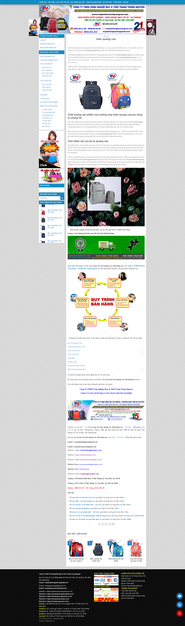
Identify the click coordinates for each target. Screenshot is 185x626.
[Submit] (62, 198)
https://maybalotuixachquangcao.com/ (89, 460)
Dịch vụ (106, 36)
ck (130, 505)
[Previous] (67, 552)
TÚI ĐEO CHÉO (47, 109)
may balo (79, 427)
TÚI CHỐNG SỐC (47, 115)
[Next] (145, 552)
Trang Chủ (43, 2)
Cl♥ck (121, 497)
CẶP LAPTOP (46, 87)
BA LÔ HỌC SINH (47, 73)
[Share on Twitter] (102, 524)
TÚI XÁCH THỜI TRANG (49, 102)
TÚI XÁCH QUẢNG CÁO (49, 60)
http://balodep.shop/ (82, 469)
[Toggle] (142, 351)
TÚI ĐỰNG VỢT (47, 118)
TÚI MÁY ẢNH (46, 121)
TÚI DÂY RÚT (46, 123)
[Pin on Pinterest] (109, 524)
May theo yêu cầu (62, 2)
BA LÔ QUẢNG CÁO (47, 56)
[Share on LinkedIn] (113, 524)
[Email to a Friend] (106, 524)
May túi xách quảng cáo (48, 47)
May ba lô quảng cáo (47, 44)
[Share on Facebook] (99, 524)
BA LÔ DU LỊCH (47, 67)
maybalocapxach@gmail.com (56, 588)
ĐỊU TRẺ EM (46, 126)
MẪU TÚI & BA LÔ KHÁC (49, 106)
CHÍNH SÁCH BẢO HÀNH (93, 2)
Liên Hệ (125, 2)
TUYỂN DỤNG (117, 2)
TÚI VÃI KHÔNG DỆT (48, 112)
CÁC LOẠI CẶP (45, 81)
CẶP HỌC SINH (47, 90)
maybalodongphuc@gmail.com (86, 442)
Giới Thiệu (51, 2)
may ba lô (125, 57)
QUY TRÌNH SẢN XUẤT (78, 2)
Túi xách (128, 427)
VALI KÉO (43, 95)
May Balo (111, 437)
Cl (127, 505)
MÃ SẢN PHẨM (107, 2)
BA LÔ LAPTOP (47, 70)
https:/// (87, 474)
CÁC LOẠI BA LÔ (46, 64)
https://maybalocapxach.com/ (86, 455)
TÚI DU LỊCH (45, 98)
